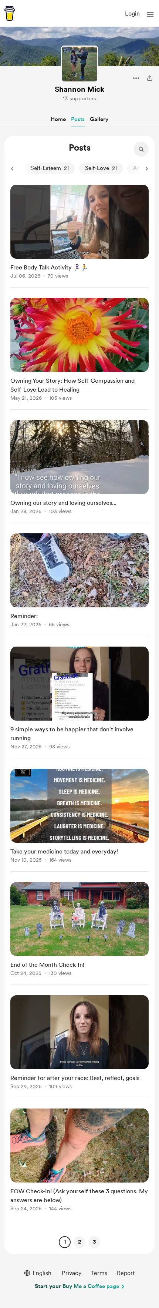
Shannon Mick (79, 89)
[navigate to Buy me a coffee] (9, 13)
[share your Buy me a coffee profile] (149, 78)
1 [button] (65, 1241)
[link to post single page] (79, 233)
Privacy (71, 1273)
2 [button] (79, 1241)
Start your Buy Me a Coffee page (77, 1286)
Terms (99, 1273)
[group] (79, 236)
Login (132, 13)
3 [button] (94, 1241)
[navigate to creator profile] (79, 64)
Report (126, 1273)
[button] (150, 14)
